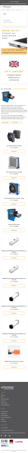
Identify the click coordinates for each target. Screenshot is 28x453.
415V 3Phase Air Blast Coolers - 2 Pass (14, 198)
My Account (3, 3)
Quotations (8, 3)
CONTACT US (3, 401)
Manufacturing (4, 411)
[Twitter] (5, 435)
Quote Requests (4, 415)
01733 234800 (16, 1)
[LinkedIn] (9, 435)
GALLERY (3, 419)
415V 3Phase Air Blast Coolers (14, 172)
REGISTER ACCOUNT (5, 399)
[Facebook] (1, 435)
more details (14, 151)
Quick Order (12, 3)
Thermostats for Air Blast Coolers (14, 361)
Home (3, 9)
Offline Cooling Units (14, 224)
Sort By (14, 122)
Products (8, 9)
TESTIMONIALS (4, 421)
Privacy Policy (4, 403)
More (13, 9)
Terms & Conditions (5, 405)
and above (7, 22)
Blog (2, 397)
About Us (3, 395)
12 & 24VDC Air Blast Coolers (14, 145)
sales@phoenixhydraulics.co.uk (8, 430)
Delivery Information (5, 417)
